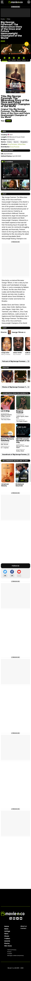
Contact (23, 928)
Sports (16, 142)
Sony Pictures (12, 144)
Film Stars (8, 946)
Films (8, 19)
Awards (7, 941)
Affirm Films (21, 144)
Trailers (7, 938)
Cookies (9, 953)
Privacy (9, 951)
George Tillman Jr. (19, 332)
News (6, 929)
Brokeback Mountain (20, 485)
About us (23, 926)
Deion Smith (17, 353)
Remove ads (16, 6)
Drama (9, 142)
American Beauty (5, 485)
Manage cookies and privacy (15, 955)
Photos (7, 943)
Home (3, 19)
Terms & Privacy (11, 950)
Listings (7, 931)
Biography (24, 142)
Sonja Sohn (5, 353)
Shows (6, 936)
